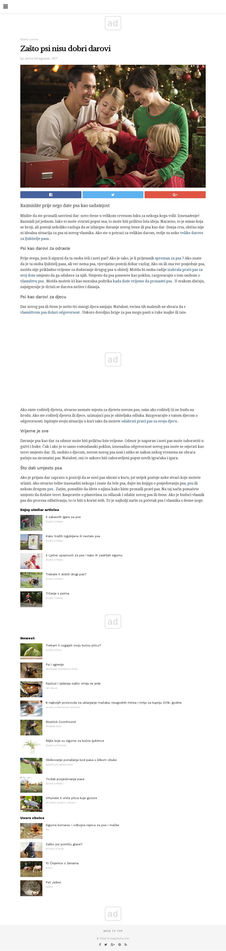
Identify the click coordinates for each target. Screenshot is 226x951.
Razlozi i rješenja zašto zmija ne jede (73, 683)
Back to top (113, 931)
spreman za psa (168, 258)
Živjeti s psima (29, 39)
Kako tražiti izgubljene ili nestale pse (73, 536)
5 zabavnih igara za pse (63, 517)
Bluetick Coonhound (61, 721)
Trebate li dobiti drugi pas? (66, 574)
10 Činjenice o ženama (62, 863)
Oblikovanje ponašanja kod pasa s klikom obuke (81, 760)
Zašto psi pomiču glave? (64, 844)
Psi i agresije (55, 664)
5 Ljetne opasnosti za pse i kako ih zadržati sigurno (84, 555)
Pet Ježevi (53, 882)
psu (190, 483)
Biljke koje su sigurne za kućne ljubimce (75, 740)
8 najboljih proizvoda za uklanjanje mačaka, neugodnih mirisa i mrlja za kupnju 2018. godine (114, 702)
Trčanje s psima (57, 593)
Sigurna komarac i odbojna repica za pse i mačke (82, 825)
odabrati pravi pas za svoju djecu (149, 421)
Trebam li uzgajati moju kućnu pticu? (73, 645)
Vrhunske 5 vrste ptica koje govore (71, 798)
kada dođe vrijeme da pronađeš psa (142, 281)
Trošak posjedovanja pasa (65, 779)
